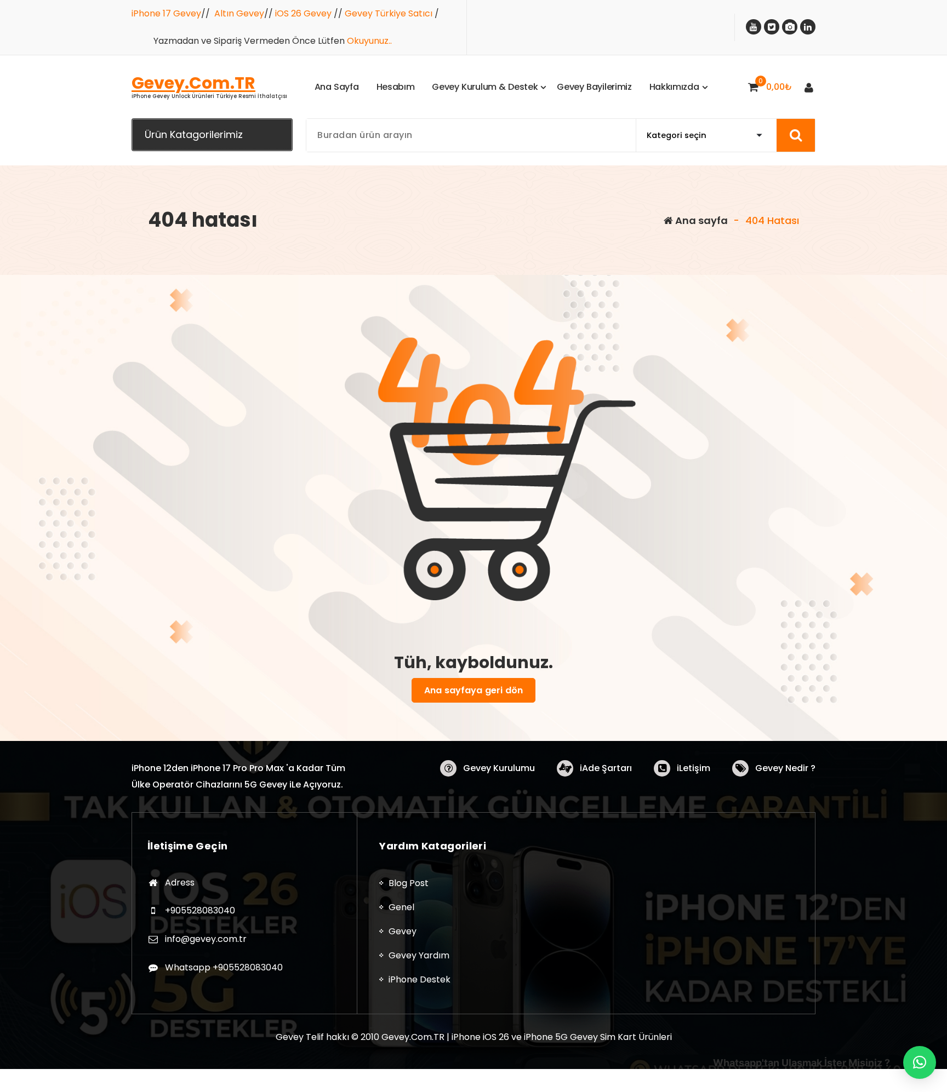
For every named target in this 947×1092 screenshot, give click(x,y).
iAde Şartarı (606, 768)
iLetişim (693, 768)
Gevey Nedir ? (785, 768)
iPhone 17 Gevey (166, 13)
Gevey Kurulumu (499, 768)
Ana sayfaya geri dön (473, 690)
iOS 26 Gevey (303, 13)
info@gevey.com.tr (206, 939)
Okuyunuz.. (369, 41)
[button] (919, 1062)
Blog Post (409, 883)
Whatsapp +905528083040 (224, 967)
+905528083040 (200, 910)
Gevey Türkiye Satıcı (388, 13)
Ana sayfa (700, 220)
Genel (401, 907)
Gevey (403, 931)
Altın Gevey (239, 13)
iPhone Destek (419, 979)
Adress (180, 882)
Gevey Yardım (419, 955)
